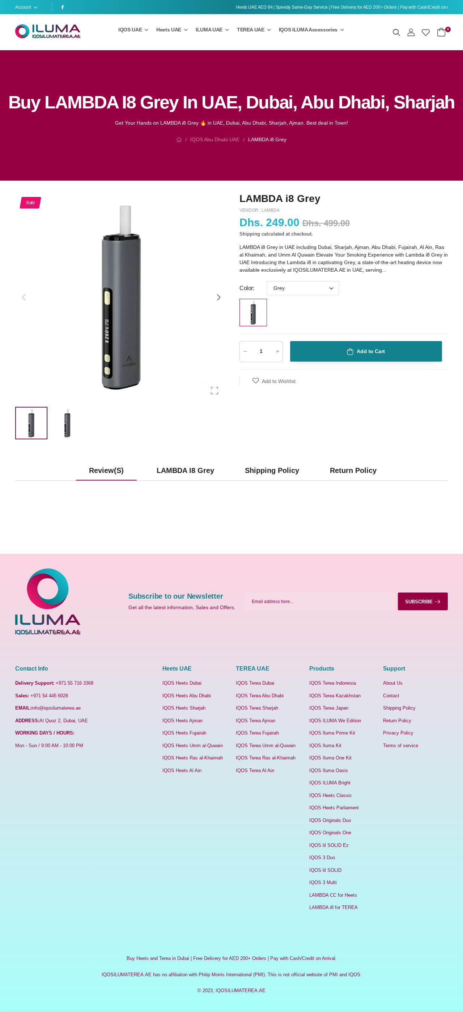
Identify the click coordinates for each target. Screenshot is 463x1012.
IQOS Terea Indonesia (332, 683)
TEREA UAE (250, 30)
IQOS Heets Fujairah (184, 733)
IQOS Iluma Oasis (328, 770)
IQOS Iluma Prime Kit (332, 733)
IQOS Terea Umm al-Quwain (266, 745)
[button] (218, 297)
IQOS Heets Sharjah (183, 708)
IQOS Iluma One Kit (330, 758)
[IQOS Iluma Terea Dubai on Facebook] (63, 7)
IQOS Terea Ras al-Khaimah (266, 758)
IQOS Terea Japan (328, 708)
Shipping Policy (399, 708)
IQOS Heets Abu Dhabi (186, 695)
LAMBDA (271, 210)
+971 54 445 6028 (49, 695)
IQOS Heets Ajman (182, 720)
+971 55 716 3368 (74, 683)
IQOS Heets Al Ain (181, 770)
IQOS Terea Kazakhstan (335, 695)
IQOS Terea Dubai (255, 683)
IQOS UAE (130, 30)
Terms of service (400, 745)
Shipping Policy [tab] (272, 470)
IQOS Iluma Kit (325, 745)
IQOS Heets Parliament (334, 807)
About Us (393, 683)
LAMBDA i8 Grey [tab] (185, 470)
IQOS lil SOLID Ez (329, 845)
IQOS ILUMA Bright (330, 782)
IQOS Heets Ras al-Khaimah (192, 758)
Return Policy (397, 720)
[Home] (179, 139)
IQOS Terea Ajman (255, 720)
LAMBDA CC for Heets (333, 895)
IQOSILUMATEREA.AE (241, 990)
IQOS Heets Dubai (181, 683)
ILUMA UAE (209, 30)
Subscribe (419, 601)
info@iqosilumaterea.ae (56, 708)
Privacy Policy (398, 733)
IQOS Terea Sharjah (257, 708)
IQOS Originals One (330, 832)
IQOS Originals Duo (330, 820)
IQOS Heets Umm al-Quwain (192, 745)
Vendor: (249, 210)
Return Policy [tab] (353, 470)
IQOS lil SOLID (325, 870)
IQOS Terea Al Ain (255, 770)
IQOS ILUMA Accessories (308, 30)
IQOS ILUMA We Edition (335, 720)
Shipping (249, 234)
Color (246, 288)
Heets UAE (168, 30)
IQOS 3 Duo (322, 857)
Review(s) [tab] (106, 470)
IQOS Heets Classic (330, 795)
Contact (391, 695)
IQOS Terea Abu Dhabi (260, 695)
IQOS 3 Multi (323, 882)
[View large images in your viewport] (214, 390)
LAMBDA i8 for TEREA (333, 907)
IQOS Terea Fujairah (257, 733)
